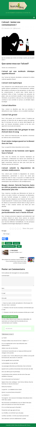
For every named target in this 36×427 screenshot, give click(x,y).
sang (19, 246)
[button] (34, 17)
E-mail (3, 293)
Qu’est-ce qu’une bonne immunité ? (11, 392)
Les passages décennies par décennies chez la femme (16, 366)
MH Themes (27, 425)
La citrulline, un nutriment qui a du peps (12, 413)
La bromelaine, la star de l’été (10, 363)
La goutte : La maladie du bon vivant (12, 389)
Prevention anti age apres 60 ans (11, 410)
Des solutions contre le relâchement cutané (14, 418)
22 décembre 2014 (7, 28)
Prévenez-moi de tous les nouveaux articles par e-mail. (19, 312)
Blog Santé (17, 28)
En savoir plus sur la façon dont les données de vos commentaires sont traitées (16, 321)
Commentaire (5, 275)
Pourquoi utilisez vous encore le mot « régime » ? (15, 341)
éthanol (8, 243)
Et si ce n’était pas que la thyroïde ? (11, 407)
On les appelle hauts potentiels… (11, 360)
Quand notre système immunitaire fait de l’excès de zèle (17, 369)
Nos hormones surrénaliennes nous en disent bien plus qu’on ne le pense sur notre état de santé (16, 403)
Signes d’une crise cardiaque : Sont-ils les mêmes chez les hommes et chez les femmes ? (17, 383)
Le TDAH (4, 338)
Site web (4, 298)
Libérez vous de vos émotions (10, 348)
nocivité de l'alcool (9, 246)
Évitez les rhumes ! (7, 387)
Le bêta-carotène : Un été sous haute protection (15, 416)
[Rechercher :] (18, 328)
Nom (3, 288)
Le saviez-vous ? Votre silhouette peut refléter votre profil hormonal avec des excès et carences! (18, 356)
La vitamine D (5, 395)
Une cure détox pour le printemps (11, 372)
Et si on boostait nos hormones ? (11, 379)
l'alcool (16, 243)
